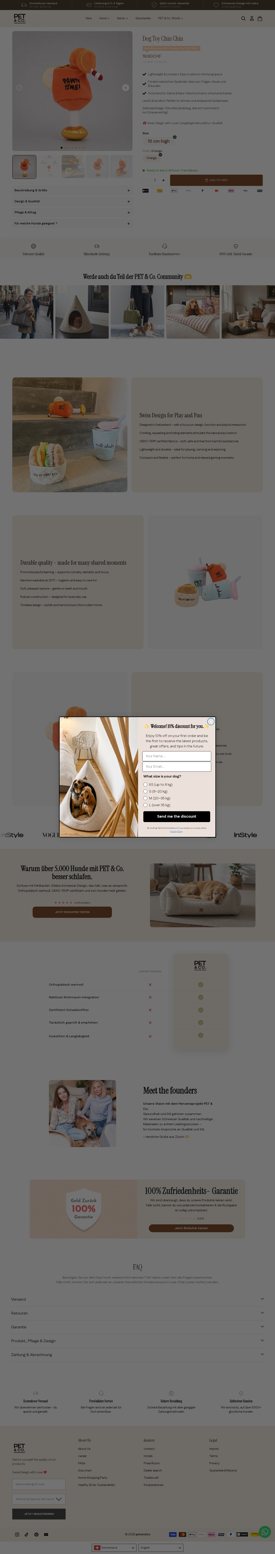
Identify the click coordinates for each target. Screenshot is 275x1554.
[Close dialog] (210, 721)
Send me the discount (176, 816)
